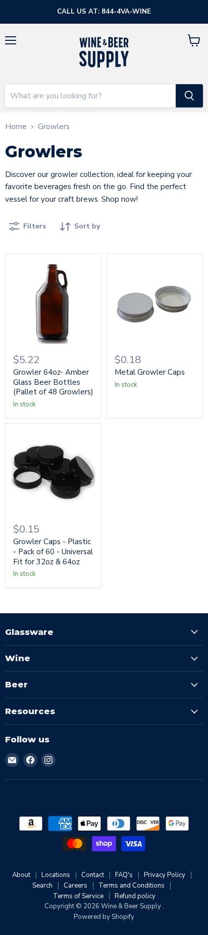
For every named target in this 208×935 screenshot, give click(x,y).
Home (16, 127)
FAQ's (124, 875)
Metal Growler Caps (150, 372)
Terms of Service (78, 896)
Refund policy (135, 896)
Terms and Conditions (131, 885)
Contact (92, 875)
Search (42, 885)
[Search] (189, 95)
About (21, 875)
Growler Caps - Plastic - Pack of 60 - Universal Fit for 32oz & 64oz (53, 551)
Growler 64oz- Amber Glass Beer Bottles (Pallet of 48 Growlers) (53, 382)
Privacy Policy (164, 875)
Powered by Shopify (104, 916)
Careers (75, 885)
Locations (55, 875)
